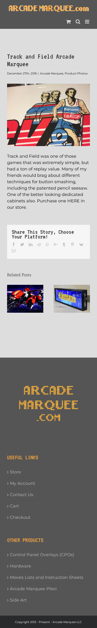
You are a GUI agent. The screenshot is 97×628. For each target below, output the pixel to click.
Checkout (20, 517)
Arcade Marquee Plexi (33, 588)
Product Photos (76, 73)
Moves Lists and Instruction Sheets (46, 577)
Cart (14, 506)
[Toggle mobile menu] (87, 21)
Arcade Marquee (51, 73)
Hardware (20, 566)
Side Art (18, 600)
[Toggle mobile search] (78, 21)
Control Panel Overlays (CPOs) (42, 554)
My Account (22, 483)
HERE (73, 201)
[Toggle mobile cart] (68, 21)
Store (15, 472)
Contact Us (21, 494)
